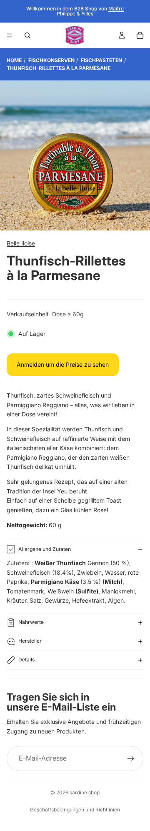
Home (14, 60)
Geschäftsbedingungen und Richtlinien (75, 809)
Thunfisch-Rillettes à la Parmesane (58, 68)
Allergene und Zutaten (44, 549)
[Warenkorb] (140, 35)
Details (26, 659)
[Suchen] (27, 35)
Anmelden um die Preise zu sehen (63, 364)
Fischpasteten (101, 60)
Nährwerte (31, 622)
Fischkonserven (51, 60)
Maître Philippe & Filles (90, 11)
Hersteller (30, 641)
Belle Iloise (21, 243)
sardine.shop (85, 792)
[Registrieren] (131, 758)
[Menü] (9, 35)
